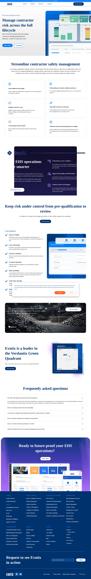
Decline (71, 292)
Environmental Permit (51, 504)
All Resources (49, 529)
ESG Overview (49, 498)
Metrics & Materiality (51, 510)
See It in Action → (55, 0)
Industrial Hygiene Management (14, 532)
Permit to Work (70, 513)
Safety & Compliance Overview (33, 498)
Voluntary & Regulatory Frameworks (55, 516)
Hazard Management (71, 504)
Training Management (31, 516)
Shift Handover (70, 518)
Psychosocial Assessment (12, 544)
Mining (28, 532)
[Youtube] (20, 574)
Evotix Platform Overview (12, 507)
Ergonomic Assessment (11, 541)
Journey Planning (30, 513)
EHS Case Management (12, 535)
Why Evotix (9, 510)
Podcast (48, 544)
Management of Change (72, 510)
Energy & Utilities (30, 535)
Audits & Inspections (31, 504)
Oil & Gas (28, 538)
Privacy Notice (57, 574)
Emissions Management (52, 507)
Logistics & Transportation (32, 541)
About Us (68, 529)
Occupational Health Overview (13, 529)
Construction (29, 547)
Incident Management (31, 501)
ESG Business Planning (52, 513)
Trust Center (46, 574)
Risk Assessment (70, 501)
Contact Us (69, 543)
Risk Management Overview (73, 498)
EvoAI (7, 513)
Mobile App (9, 516)
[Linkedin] (16, 574)
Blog (47, 538)
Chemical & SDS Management (53, 501)
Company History (71, 532)
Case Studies (49, 532)
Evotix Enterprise (10, 498)
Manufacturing (29, 529)
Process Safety (69, 516)
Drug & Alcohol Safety (11, 538)
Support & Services (11, 522)
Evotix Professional (10, 501)
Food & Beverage (30, 544)
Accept (60, 292)
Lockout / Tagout (70, 507)
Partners (68, 537)
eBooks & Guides (50, 535)
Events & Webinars (51, 541)
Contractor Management (32, 507)
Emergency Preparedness (72, 521)
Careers (68, 534)
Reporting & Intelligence (12, 519)
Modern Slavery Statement (69, 574)
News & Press (69, 540)
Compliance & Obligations (32, 510)
